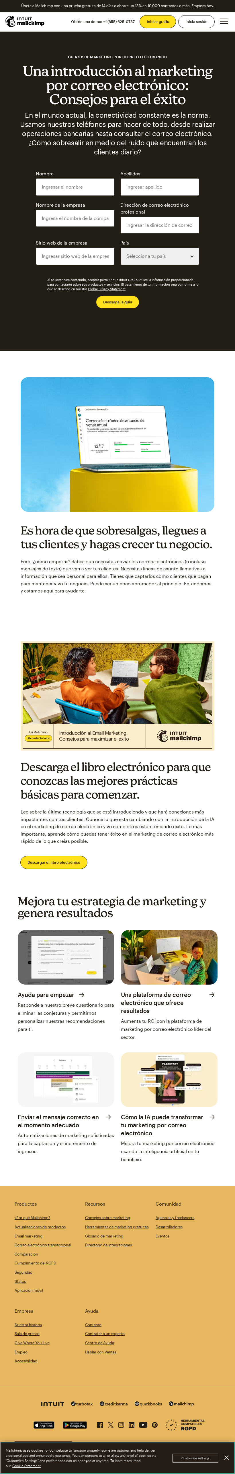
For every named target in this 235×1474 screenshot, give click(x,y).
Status (20, 1281)
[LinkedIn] (131, 1424)
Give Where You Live (32, 1343)
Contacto (93, 1324)
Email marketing (28, 1236)
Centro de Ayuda (99, 1343)
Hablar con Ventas (100, 1352)
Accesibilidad (26, 1361)
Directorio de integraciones (108, 1245)
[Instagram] (121, 1424)
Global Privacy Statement (107, 289)
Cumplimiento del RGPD (35, 1263)
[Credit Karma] (114, 1404)
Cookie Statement (26, 1466)
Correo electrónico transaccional (43, 1245)
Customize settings (195, 1458)
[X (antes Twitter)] (110, 1424)
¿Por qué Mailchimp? (32, 1217)
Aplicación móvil (29, 1290)
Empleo (21, 1352)
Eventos (162, 1236)
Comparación (26, 1254)
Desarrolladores (169, 1227)
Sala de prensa (27, 1333)
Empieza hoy (202, 5)
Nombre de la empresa (60, 205)
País (124, 242)
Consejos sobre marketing (107, 1217)
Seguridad (23, 1272)
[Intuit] (52, 1404)
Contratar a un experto (105, 1333)
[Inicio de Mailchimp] (25, 21)
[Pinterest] (155, 1424)
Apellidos (130, 173)
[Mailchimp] (181, 1404)
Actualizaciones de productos (40, 1227)
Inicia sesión (196, 21)
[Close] (226, 1457)
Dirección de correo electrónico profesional (154, 208)
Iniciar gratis (158, 21)
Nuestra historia (28, 1324)
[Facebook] (100, 1424)
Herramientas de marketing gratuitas (116, 1227)
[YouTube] (143, 1424)
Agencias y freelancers (175, 1217)
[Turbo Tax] (82, 1404)
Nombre (45, 173)
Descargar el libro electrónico (54, 862)
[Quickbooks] (148, 1404)
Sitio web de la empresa (61, 242)
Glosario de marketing (104, 1236)
